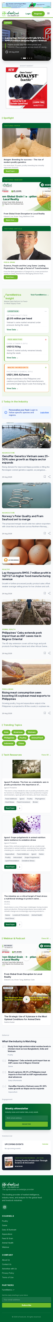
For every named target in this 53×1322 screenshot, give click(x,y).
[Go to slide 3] (26, 58)
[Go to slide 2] (23, 58)
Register (38, 14)
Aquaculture (7, 1234)
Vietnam (32, 732)
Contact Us (6, 1264)
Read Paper (10, 808)
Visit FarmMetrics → (40, 295)
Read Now (19, 1166)
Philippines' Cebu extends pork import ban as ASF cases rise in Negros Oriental (22, 636)
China (21, 743)
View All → (46, 755)
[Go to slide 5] (31, 58)
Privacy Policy (8, 1273)
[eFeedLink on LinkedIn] (4, 1207)
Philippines (9, 738)
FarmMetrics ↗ (8, 1290)
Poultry (23, 738)
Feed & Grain (7, 1238)
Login (28, 14)
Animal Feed (37, 738)
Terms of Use (8, 1277)
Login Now (44, 412)
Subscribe (26, 1305)
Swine (4, 1225)
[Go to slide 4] (29, 58)
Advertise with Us (9, 1269)
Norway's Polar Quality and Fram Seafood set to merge (22, 517)
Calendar (45, 1144)
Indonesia (8, 743)
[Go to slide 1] (21, 58)
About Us (6, 1260)
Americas (18, 732)
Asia (6, 732)
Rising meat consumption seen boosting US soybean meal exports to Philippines (26, 695)
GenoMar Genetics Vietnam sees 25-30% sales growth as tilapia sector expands (25, 459)
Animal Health (7, 1243)
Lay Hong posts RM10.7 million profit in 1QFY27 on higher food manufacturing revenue (26, 576)
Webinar (5, 1247)
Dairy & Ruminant (9, 1230)
